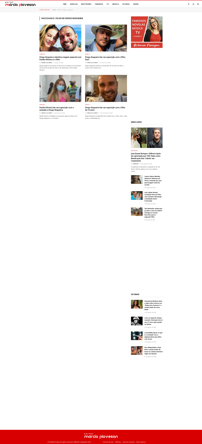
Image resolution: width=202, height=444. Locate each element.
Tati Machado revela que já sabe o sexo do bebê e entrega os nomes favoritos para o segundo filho (153, 213)
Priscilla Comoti (92, 62)
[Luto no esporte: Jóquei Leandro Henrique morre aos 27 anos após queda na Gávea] (137, 321)
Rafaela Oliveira (47, 62)
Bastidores (86, 4)
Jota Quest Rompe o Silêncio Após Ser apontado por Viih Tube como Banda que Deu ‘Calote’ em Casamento (146, 157)
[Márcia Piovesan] (19, 4)
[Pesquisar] (198, 4)
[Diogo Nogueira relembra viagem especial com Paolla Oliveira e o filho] (60, 38)
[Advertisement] (147, 84)
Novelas (74, 4)
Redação (136, 163)
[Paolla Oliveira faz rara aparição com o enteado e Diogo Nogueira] (60, 88)
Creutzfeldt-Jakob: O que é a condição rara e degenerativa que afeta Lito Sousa (153, 336)
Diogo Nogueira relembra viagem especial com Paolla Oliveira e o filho (60, 58)
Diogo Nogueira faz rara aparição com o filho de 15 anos (105, 108)
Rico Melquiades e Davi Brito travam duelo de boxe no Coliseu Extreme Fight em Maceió (153, 350)
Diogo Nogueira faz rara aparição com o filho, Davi (105, 58)
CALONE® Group (53, 442)
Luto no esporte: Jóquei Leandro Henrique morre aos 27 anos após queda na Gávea (153, 321)
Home (54, 10)
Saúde (136, 4)
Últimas (126, 4)
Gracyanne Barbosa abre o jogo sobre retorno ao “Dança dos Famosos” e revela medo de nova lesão (153, 305)
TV (108, 4)
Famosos (99, 4)
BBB (64, 4)
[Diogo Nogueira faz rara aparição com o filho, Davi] (106, 38)
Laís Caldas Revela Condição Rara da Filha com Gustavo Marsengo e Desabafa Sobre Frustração (153, 196)
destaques (134, 150)
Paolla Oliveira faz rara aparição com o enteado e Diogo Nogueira (56, 108)
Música (115, 4)
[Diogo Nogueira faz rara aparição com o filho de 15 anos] (106, 88)
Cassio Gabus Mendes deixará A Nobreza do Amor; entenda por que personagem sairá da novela (152, 180)
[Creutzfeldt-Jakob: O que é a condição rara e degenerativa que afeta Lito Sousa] (137, 335)
